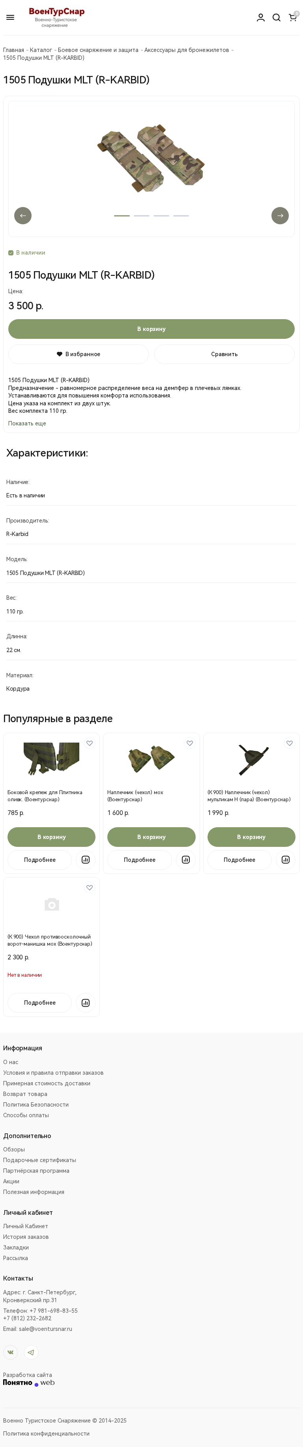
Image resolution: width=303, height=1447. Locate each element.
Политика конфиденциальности (46, 1433)
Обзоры (14, 1149)
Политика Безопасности (36, 1104)
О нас (10, 1062)
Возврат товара (25, 1094)
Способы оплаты (26, 1115)
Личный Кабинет (25, 1226)
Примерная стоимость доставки (46, 1083)
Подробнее (40, 860)
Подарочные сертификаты (39, 1160)
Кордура (18, 689)
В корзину (151, 329)
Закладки (16, 1247)
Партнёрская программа (36, 1171)
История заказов (26, 1237)
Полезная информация (33, 1192)
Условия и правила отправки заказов (53, 1073)
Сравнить (224, 354)
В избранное (82, 354)
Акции (11, 1181)
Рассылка (15, 1258)
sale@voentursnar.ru (45, 1329)
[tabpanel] (151, 169)
